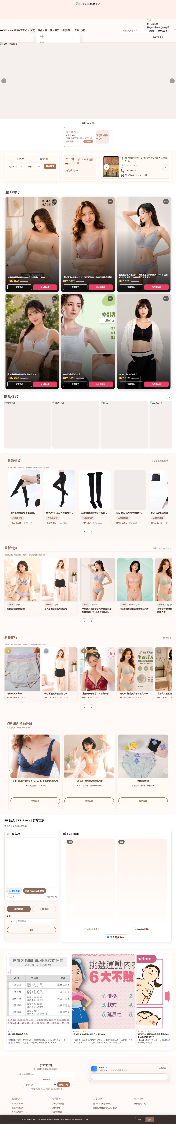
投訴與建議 (57, 1112)
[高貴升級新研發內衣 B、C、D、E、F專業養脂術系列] (87, 759)
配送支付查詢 (17, 1108)
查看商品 (19, 287)
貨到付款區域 (17, 1103)
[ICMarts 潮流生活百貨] (88, 9)
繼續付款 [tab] (18, 909)
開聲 (54, 201)
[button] (10, 771)
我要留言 (33, 801)
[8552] (124, 424)
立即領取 (88, 141)
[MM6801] (27, 424)
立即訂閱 (63, 1084)
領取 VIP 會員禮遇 (85, 161)
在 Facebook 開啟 (90, 929)
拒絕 (139, 1120)
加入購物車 (44, 287)
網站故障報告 (58, 1103)
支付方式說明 (17, 1112)
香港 (9, 916)
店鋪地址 (56, 1108)
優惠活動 (66, 30)
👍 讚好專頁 (14, 890)
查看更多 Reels (117, 937)
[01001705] (75, 424)
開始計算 (50, 166)
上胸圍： (30, 166)
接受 (150, 1120)
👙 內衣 (20, 159)
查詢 (32, 930)
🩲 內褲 (44, 159)
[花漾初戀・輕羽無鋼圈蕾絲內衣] (141, 759)
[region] (88, 587)
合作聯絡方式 (140, 1103)
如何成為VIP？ (73, 169)
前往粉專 (162, 1068)
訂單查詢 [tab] (44, 909)
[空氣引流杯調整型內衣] (33, 759)
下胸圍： (12, 166)
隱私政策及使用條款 (102, 1103)
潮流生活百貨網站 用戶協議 (105, 1108)
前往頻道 (10, 896)
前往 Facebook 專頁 (34, 890)
